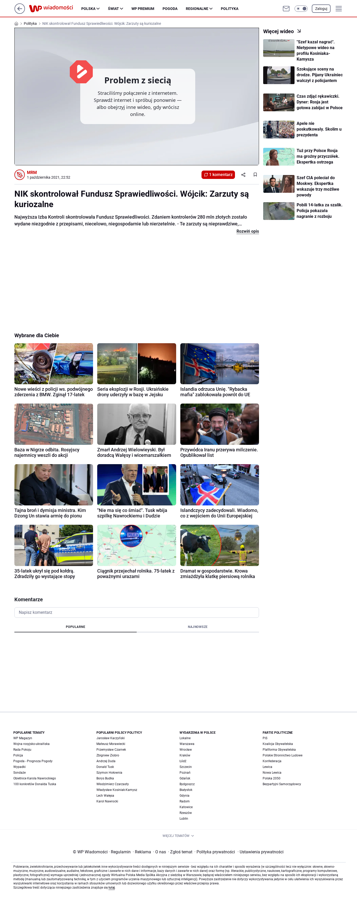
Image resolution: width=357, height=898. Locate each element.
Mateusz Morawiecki (110, 744)
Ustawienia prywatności (261, 851)
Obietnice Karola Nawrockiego (34, 778)
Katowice (186, 807)
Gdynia (184, 795)
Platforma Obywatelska (279, 749)
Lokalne (185, 738)
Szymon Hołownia (109, 772)
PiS (265, 738)
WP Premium (142, 9)
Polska (88, 9)
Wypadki (19, 767)
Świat (113, 9)
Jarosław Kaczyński (110, 738)
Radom (185, 801)
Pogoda (170, 9)
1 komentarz (221, 174)
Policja (18, 755)
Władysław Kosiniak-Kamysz (116, 790)
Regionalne (197, 9)
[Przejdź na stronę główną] (19, 12)
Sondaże (19, 772)
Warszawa (187, 744)
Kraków (185, 755)
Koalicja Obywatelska (278, 744)
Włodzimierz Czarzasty (112, 784)
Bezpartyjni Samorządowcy (282, 784)
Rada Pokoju (22, 749)
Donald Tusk (105, 767)
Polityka (229, 9)
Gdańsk (185, 778)
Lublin (184, 818)
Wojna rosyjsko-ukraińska (31, 744)
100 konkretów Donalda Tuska (34, 784)
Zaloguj (321, 9)
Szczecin (186, 767)
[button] (301, 8)
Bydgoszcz (187, 784)
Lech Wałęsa (105, 795)
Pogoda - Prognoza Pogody (33, 761)
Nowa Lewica (272, 772)
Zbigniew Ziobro (107, 755)
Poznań (185, 772)
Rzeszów (186, 813)
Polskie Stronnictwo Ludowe (282, 755)
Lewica (267, 767)
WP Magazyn (22, 738)
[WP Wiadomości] (55, 8)
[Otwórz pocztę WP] (286, 8)
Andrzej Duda (106, 761)
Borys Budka (105, 778)
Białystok (186, 790)
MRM (32, 172)
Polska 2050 (271, 778)
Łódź (183, 761)
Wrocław (186, 749)
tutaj (111, 887)
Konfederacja (272, 761)
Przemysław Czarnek (111, 749)
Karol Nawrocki (107, 801)
